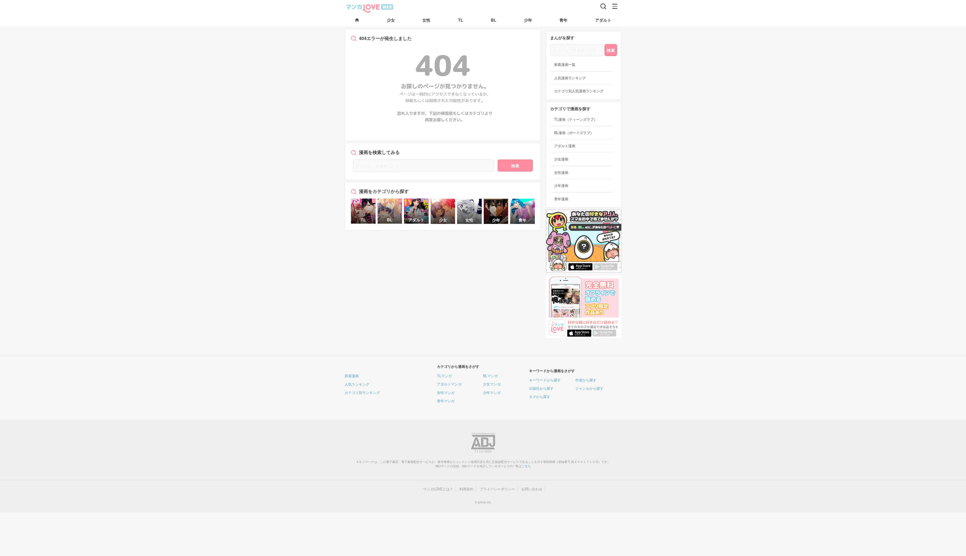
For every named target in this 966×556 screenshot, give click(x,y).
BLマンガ (490, 375)
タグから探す (539, 396)
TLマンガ (444, 375)
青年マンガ (446, 400)
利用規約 (466, 489)
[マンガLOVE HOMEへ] (357, 20)
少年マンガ (492, 392)
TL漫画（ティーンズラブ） (575, 119)
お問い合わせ (531, 489)
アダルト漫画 (564, 145)
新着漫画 (352, 375)
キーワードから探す (545, 379)
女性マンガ (446, 392)
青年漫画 (561, 198)
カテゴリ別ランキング (362, 392)
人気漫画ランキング (570, 77)
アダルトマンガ (449, 383)
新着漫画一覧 (564, 64)
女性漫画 (561, 172)
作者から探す (585, 379)
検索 (515, 166)
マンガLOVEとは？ (438, 489)
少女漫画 (561, 159)
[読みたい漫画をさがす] (603, 6)
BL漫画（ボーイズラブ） (574, 132)
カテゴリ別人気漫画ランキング (578, 91)
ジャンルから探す (589, 388)
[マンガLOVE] (370, 8)
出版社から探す (541, 388)
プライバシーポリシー (497, 489)
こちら (526, 466)
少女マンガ (492, 383)
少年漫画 (561, 185)
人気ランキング (357, 384)
